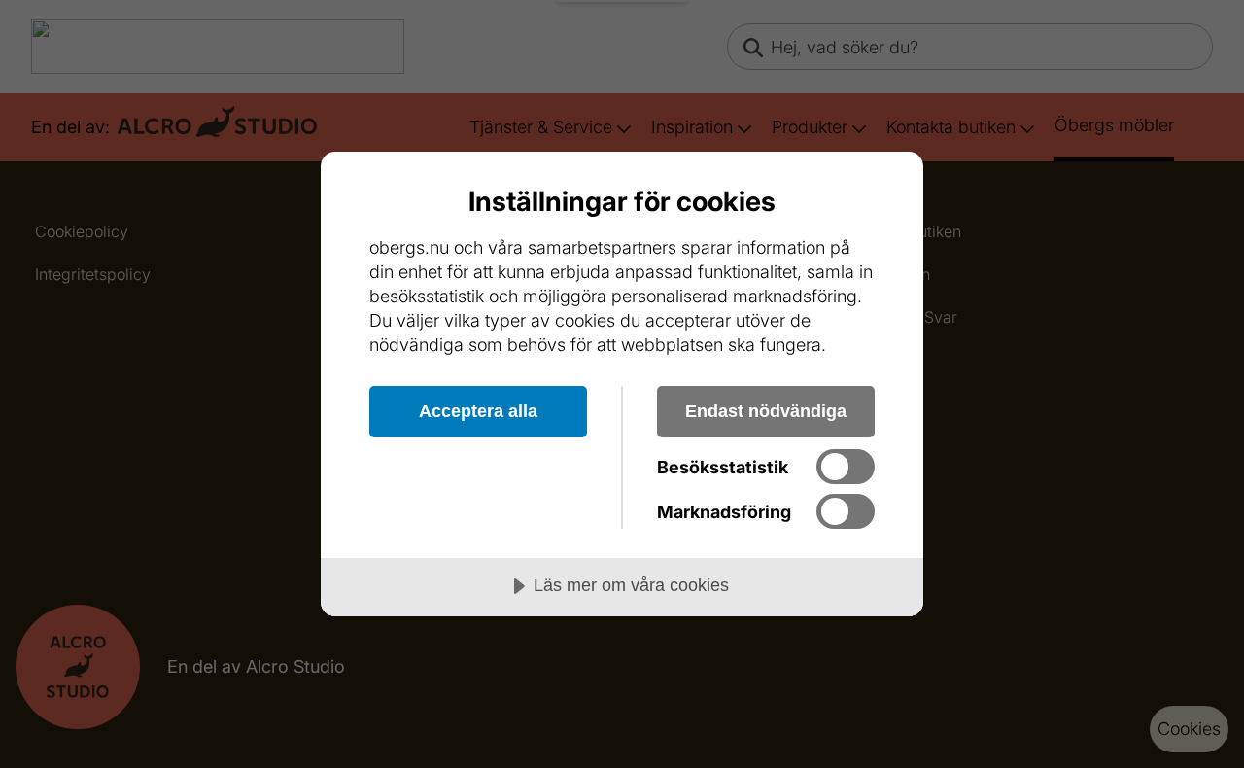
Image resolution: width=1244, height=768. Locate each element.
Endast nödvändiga (766, 411)
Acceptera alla (478, 411)
